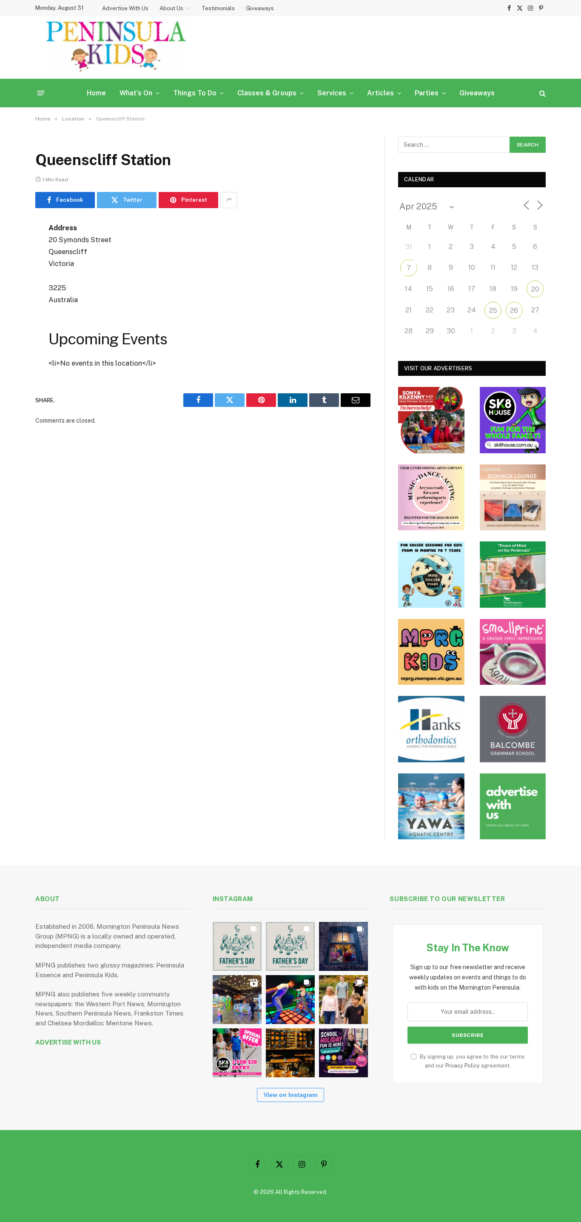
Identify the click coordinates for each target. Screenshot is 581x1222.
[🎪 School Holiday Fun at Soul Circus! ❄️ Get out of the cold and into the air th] (343, 1052)
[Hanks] (431, 729)
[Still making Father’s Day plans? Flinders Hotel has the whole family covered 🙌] (237, 946)
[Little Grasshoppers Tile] (513, 574)
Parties (427, 93)
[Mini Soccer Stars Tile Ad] (431, 574)
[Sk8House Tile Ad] (513, 420)
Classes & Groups (266, 93)
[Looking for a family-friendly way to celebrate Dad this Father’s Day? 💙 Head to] (290, 946)
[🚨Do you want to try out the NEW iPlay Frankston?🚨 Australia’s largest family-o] (290, 999)
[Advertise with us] (513, 806)
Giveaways (260, 8)
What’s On (136, 93)
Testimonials (218, 8)
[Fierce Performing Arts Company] (431, 497)
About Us (171, 8)
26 (514, 310)
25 (493, 310)
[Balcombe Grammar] (513, 729)
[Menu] (41, 93)
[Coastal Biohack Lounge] (513, 497)
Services (331, 93)
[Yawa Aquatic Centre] (431, 806)
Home (96, 93)
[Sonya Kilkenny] (431, 420)
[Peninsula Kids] (116, 47)
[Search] (542, 93)
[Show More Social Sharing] (228, 200)
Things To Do (194, 93)
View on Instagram (290, 1094)
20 (535, 289)
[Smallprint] (513, 652)
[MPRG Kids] (431, 652)
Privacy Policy (462, 1065)
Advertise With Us (125, 8)
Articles (380, 93)
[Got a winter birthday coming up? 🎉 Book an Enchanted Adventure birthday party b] (343, 999)
